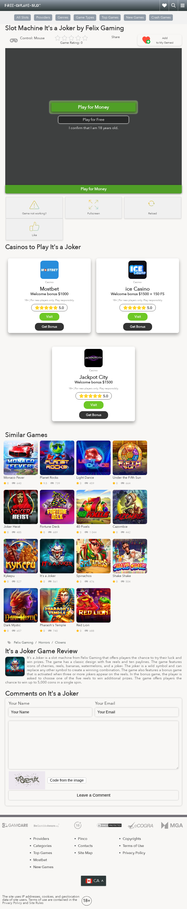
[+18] (78, 825)
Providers (41, 838)
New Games (135, 17)
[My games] (164, 5)
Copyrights (132, 838)
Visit (49, 316)
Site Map (85, 852)
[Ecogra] (140, 825)
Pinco (82, 838)
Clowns (60, 642)
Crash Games (161, 17)
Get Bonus (49, 327)
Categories (42, 845)
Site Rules (36, 903)
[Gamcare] (15, 825)
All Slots (22, 17)
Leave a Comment (93, 795)
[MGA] (172, 825)
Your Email (105, 703)
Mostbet (40, 859)
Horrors (44, 642)
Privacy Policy (134, 852)
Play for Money (93, 107)
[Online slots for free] (23, 5)
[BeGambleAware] (46, 825)
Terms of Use (133, 845)
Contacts (85, 845)
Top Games (110, 17)
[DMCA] (109, 825)
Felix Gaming (23, 642)
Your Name (19, 703)
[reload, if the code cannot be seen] (27, 780)
